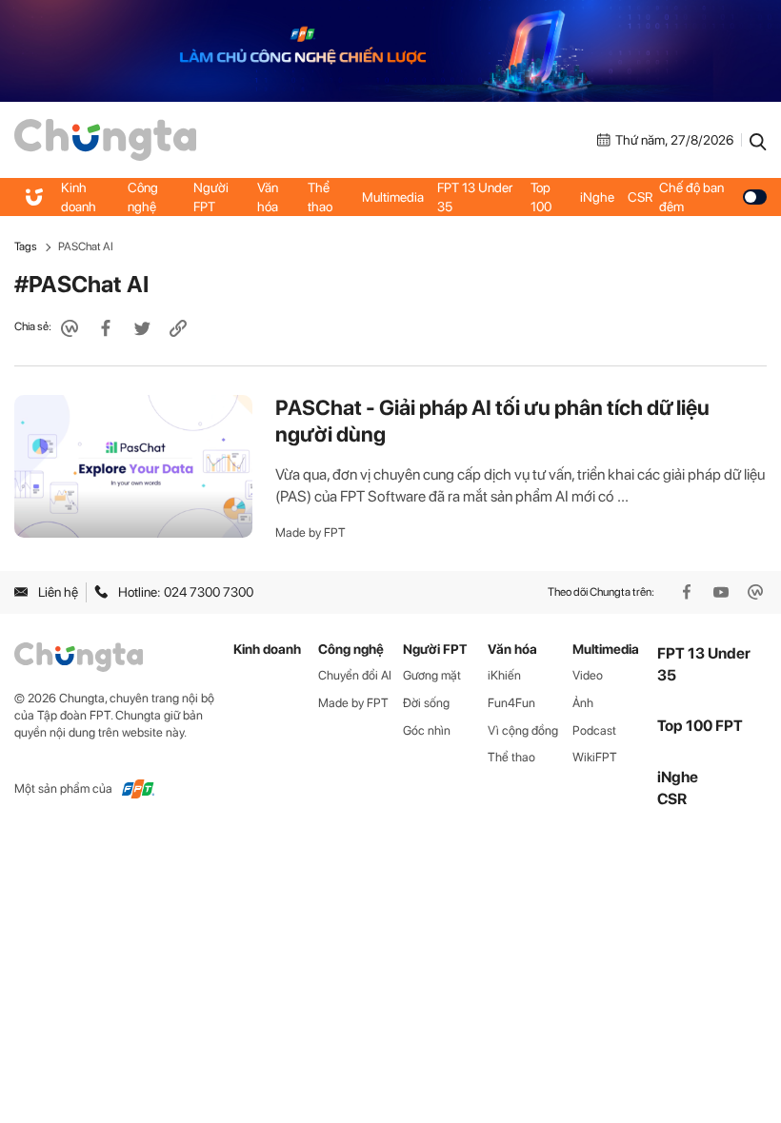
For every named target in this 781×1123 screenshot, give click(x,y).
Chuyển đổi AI (354, 675)
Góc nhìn (427, 730)
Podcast (594, 730)
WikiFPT (594, 757)
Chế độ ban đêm (691, 197)
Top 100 (541, 197)
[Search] (758, 140)
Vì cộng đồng (523, 730)
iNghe (597, 197)
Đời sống (426, 703)
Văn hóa (267, 197)
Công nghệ (143, 197)
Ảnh (582, 703)
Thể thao (320, 197)
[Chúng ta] (105, 139)
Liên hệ (58, 592)
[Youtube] (722, 591)
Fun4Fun (511, 703)
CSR (640, 197)
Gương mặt (432, 675)
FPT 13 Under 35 (474, 197)
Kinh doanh (78, 197)
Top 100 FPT (700, 726)
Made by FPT (310, 532)
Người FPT (211, 197)
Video (587, 675)
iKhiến (504, 675)
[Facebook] (688, 591)
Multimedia (393, 197)
